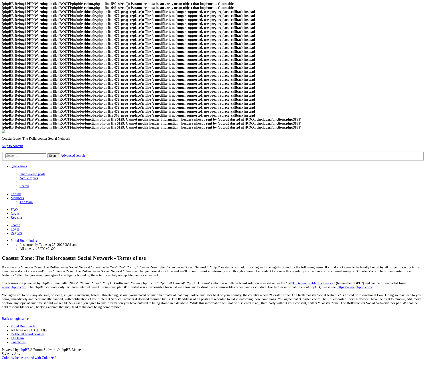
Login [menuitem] (15, 213)
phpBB (25, 350)
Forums (16, 194)
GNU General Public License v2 (310, 283)
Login (15, 229)
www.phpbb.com (14, 287)
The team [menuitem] (26, 202)
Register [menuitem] (16, 217)
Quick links (19, 166)
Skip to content (12, 146)
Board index (28, 240)
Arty (17, 354)
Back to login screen (16, 318)
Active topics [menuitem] (29, 178)
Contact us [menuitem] (18, 342)
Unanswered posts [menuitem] (32, 174)
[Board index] (3, 132)
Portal (15, 240)
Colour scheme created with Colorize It (29, 357)
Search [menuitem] (24, 186)
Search (53, 155)
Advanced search (73, 155)
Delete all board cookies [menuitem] (27, 334)
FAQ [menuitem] (14, 209)
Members (17, 198)
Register (16, 233)
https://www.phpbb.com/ (354, 287)
